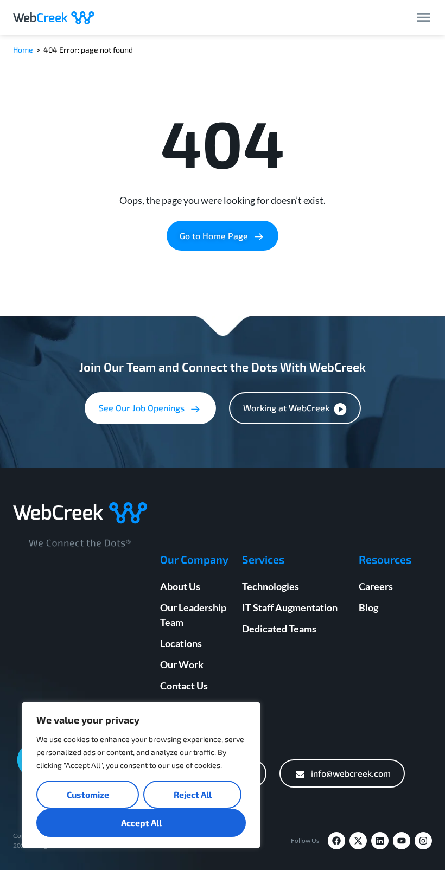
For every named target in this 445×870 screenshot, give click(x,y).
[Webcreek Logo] (53, 17)
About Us (180, 586)
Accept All (141, 822)
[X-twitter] (358, 840)
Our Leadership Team (193, 615)
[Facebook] (336, 840)
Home (23, 49)
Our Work (182, 664)
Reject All (193, 794)
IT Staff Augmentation (290, 607)
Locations (181, 643)
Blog (368, 607)
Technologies (270, 586)
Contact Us (184, 686)
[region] (141, 775)
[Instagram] (423, 840)
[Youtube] (401, 840)
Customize (88, 794)
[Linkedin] (380, 840)
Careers (376, 586)
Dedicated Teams (279, 629)
